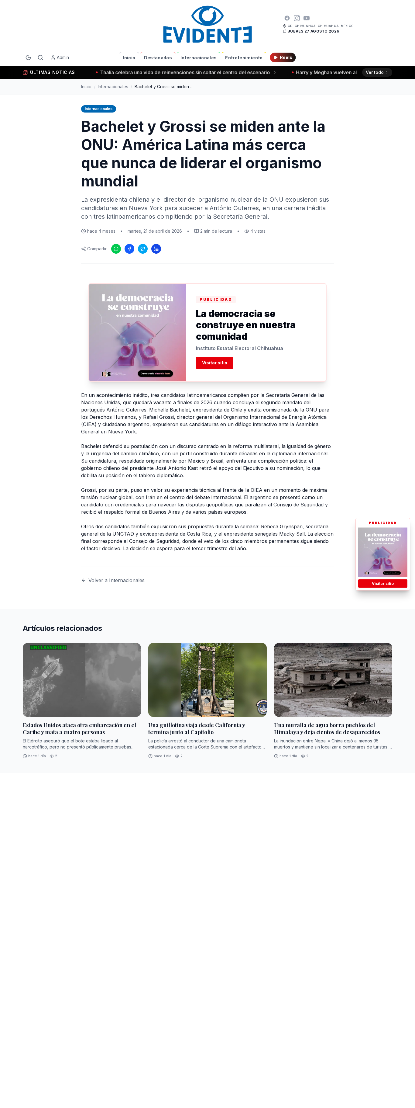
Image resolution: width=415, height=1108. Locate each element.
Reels (286, 57)
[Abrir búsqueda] (40, 57)
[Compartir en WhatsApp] (116, 249)
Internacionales (198, 57)
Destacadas (158, 57)
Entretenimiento (243, 57)
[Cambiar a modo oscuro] (28, 57)
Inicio (129, 57)
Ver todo (375, 72)
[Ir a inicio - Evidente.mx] (207, 24)
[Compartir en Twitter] (143, 249)
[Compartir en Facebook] (129, 249)
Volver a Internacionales (116, 580)
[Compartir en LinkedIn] (156, 249)
